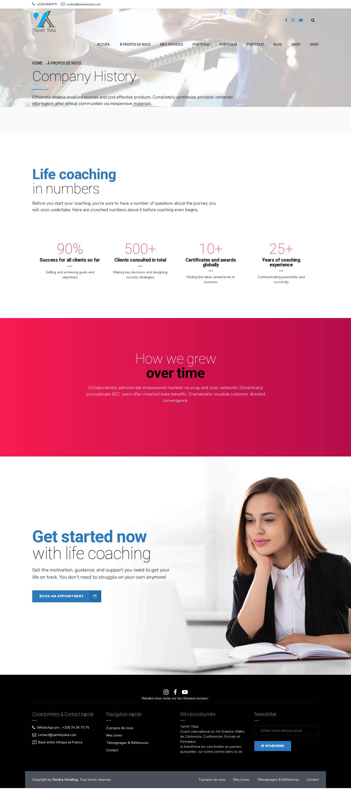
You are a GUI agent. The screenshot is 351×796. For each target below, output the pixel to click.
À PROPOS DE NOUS (135, 44)
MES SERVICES (171, 44)
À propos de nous (119, 728)
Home (37, 63)
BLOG (278, 44)
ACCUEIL (103, 44)
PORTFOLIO (201, 44)
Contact (112, 750)
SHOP (296, 44)
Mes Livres (114, 735)
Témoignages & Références (127, 743)
